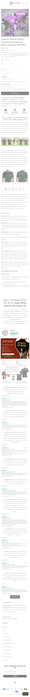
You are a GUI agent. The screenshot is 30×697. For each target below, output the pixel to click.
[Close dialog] (28, 339)
